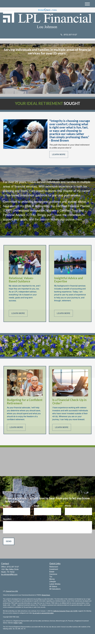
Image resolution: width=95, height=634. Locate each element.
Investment (53, 569)
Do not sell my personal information (43, 613)
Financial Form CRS (12, 591)
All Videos (53, 586)
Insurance (53, 574)
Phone (68, 505)
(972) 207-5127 (70, 34)
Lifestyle (52, 581)
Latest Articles (54, 584)
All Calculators (54, 589)
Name (5, 505)
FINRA (15, 623)
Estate (51, 571)
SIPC (20, 623)
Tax (50, 576)
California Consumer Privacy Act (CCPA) (65, 611)
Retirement (53, 566)
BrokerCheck (46, 595)
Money (52, 579)
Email (36, 505)
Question (7, 519)
